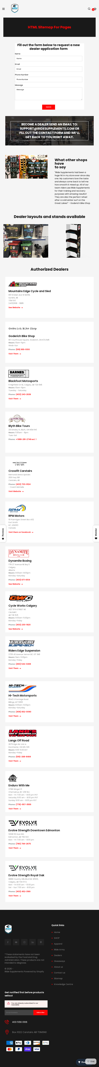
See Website (15, 307)
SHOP (57, 938)
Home (57, 932)
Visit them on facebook (20, 532)
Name (17, 54)
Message (19, 85)
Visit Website (15, 491)
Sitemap (58, 978)
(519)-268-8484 (23, 757)
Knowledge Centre (63, 984)
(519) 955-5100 (23, 349)
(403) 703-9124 (23, 484)
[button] (47, 259)
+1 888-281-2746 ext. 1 (26, 439)
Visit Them (14, 354)
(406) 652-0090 (23, 712)
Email (17, 64)
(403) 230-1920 (23, 625)
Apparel (58, 943)
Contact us (59, 972)
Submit (48, 107)
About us (58, 966)
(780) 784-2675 (23, 844)
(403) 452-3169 (23, 891)
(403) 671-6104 (23, 580)
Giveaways (59, 961)
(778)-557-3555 (23, 804)
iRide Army (59, 949)
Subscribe (40, 1012)
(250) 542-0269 (23, 664)
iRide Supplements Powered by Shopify (24, 971)
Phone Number (21, 75)
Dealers (58, 955)
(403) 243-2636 (23, 394)
